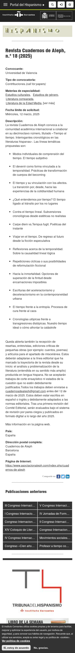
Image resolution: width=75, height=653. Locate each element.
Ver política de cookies (16, 641)
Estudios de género (45, 95)
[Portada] (37, 31)
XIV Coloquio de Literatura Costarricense (31, 529)
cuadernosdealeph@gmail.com (25, 391)
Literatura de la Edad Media (24, 103)
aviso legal (38, 637)
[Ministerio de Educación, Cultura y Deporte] (56, 15)
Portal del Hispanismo (26, 5)
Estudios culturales (17, 95)
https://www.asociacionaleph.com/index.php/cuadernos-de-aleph (37, 467)
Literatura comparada (19, 99)
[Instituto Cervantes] (19, 13)
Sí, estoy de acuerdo (16, 647)
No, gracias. (41, 647)
